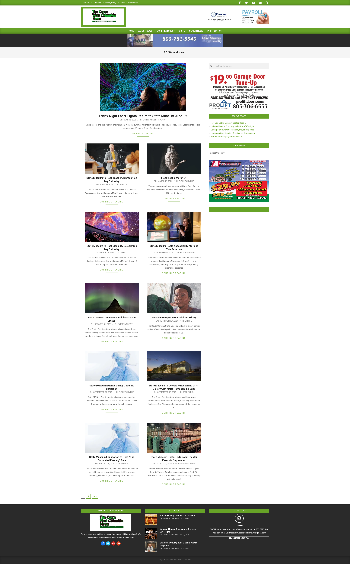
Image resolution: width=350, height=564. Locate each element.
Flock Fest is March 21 (173, 177)
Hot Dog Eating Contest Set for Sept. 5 (228, 123)
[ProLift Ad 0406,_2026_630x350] (239, 75)
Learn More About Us (239, 538)
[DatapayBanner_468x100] (237, 11)
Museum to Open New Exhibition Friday (174, 317)
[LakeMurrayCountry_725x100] (175, 35)
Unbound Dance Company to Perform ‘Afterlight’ (232, 126)
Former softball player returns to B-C (227, 136)
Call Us (239, 525)
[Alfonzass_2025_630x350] (239, 162)
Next (95, 496)
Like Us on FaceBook (239, 209)
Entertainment (150, 120)
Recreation (188, 392)
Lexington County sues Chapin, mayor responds (232, 130)
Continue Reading (143, 134)
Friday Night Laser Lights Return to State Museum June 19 (143, 116)
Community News (186, 464)
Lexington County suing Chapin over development (233, 133)
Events (162, 120)
